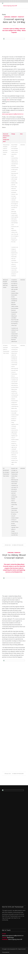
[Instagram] (17, 1)
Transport (21, 17)
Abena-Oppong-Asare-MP (15, 939)
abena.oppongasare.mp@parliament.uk (12, 114)
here (8, 100)
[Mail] (15, 1)
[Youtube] (19, 1)
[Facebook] (11, 1)
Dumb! (24, 949)
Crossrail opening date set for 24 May (14, 20)
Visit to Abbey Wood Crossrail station (14, 556)
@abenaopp (10, 937)
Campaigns (7, 17)
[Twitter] (13, 1)
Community (14, 17)
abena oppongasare (18, 545)
